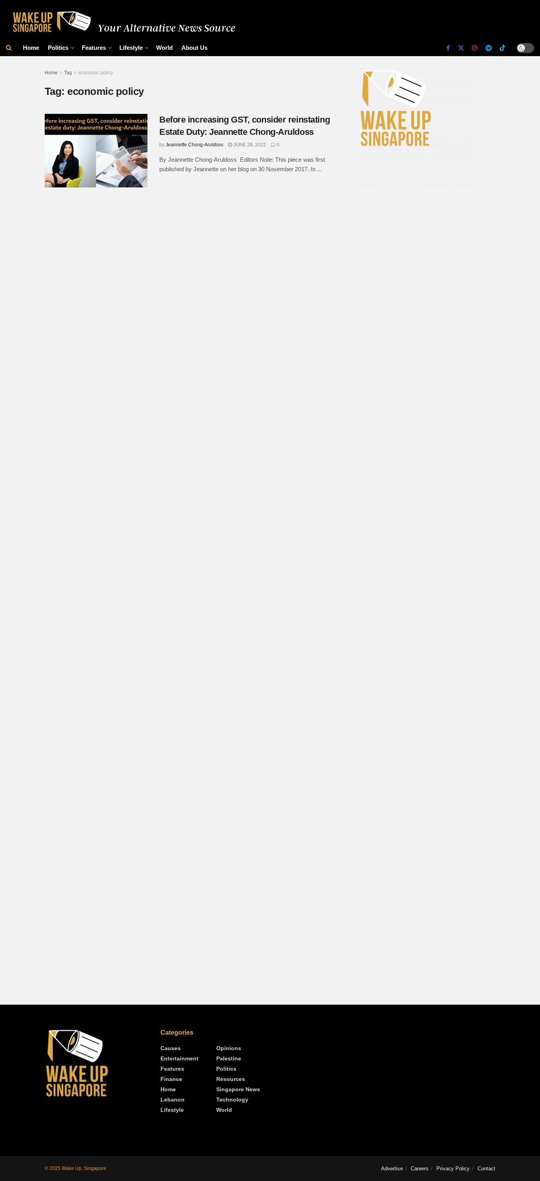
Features (94, 47)
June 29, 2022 (249, 144)
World (164, 47)
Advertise (392, 1169)
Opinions (228, 1048)
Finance (171, 1079)
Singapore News (238, 1089)
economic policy (95, 73)
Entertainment (179, 1058)
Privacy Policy (453, 1169)
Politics (58, 47)
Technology (232, 1099)
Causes (170, 1048)
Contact (486, 1169)
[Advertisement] (427, 260)
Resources (230, 1079)
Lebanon (172, 1099)
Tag (68, 73)
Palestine (228, 1058)
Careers (420, 1169)
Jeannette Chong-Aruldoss (194, 144)
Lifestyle (131, 47)
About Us (194, 47)
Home (31, 47)
